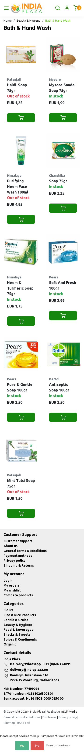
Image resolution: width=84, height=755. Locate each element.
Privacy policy (14, 560)
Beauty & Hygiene (28, 20)
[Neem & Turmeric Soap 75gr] (21, 252)
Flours (8, 610)
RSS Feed (23, 722)
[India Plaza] (26, 8)
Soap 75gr (58, 181)
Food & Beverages (18, 629)
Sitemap (9, 722)
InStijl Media (68, 711)
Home (8, 20)
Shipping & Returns (19, 565)
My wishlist (12, 590)
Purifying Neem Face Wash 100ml (17, 186)
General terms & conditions (25, 551)
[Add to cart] (21, 117)
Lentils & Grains (16, 620)
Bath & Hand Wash (57, 20)
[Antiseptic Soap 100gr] (63, 354)
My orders (12, 585)
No (37, 745)
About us (11, 546)
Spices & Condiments (20, 639)
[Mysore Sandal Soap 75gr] (63, 54)
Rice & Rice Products (20, 615)
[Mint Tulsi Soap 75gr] (21, 450)
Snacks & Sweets (17, 634)
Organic (10, 644)
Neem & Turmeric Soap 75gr (20, 288)
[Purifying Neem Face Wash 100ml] (21, 150)
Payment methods (18, 556)
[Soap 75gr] (63, 150)
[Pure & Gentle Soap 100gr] (21, 354)
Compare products (18, 595)
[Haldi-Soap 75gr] (21, 54)
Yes (22, 745)
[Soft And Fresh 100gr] (63, 252)
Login (8, 580)
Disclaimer (49, 717)
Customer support (18, 541)
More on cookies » (58, 745)
